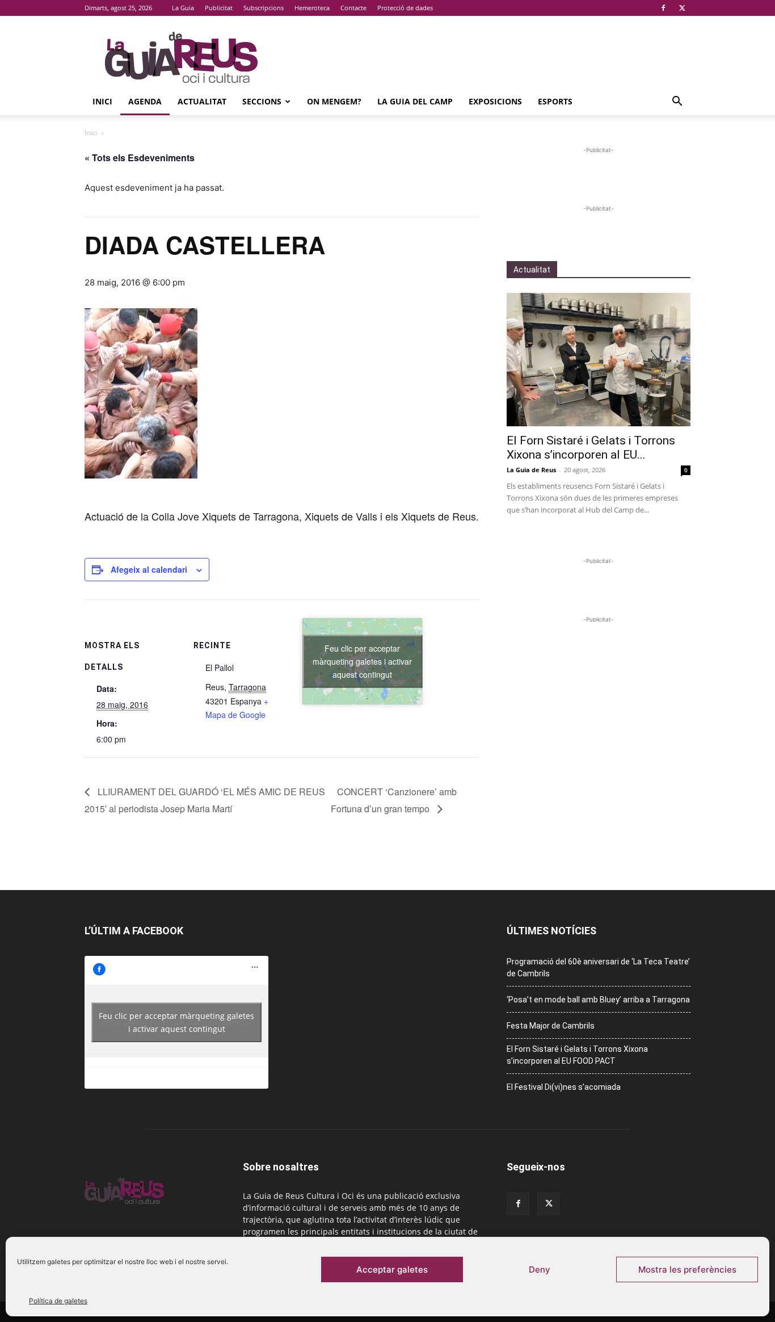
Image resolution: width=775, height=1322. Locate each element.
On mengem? (334, 101)
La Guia (183, 7)
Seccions (261, 101)
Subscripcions (263, 7)
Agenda (145, 101)
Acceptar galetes (392, 1269)
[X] (681, 8)
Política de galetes (58, 1300)
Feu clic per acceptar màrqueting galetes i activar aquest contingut (362, 660)
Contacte (353, 7)
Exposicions (495, 101)
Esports (555, 101)
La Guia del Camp (415, 101)
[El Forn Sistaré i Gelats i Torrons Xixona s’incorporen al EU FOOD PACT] (598, 359)
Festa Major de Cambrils (551, 1025)
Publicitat (219, 7)
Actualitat (202, 101)
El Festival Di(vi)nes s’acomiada (564, 1087)
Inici (102, 101)
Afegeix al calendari (149, 569)
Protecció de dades (405, 7)
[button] (676, 102)
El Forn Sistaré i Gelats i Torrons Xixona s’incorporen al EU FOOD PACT (577, 1054)
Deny (539, 1269)
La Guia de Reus (531, 469)
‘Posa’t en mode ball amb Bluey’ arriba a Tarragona (598, 999)
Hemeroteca (312, 7)
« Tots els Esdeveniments (140, 157)
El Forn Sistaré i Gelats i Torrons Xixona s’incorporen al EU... (591, 447)
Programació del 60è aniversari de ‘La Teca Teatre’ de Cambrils (598, 967)
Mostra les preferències (687, 1269)
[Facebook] (663, 8)
